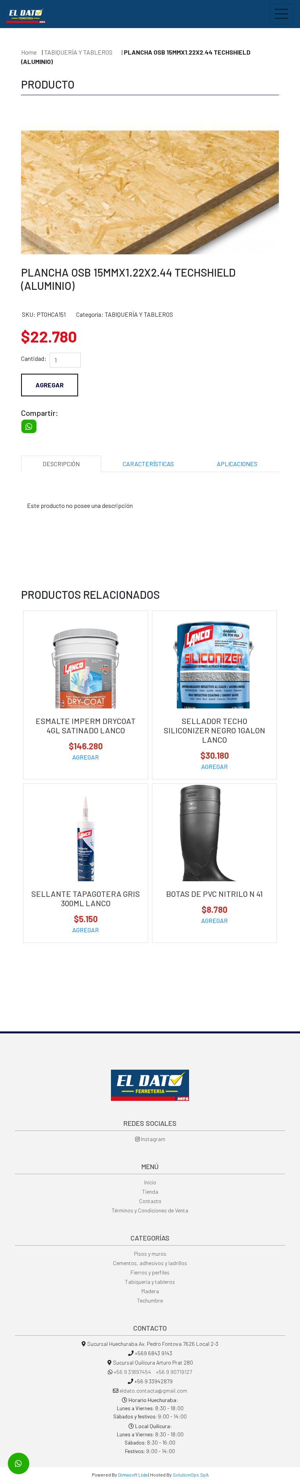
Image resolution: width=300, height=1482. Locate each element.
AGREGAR (85, 757)
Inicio (150, 1182)
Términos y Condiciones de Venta (150, 1210)
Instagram (152, 1139)
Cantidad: (33, 358)
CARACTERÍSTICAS (148, 463)
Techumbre (150, 1300)
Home (29, 52)
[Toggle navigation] (281, 14)
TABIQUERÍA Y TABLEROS (79, 52)
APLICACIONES (237, 463)
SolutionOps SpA (191, 1474)
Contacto (150, 1201)
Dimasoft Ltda (133, 1474)
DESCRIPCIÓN (61, 463)
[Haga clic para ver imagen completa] (150, 227)
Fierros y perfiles (150, 1272)
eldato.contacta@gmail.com (153, 1390)
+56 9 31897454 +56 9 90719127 (153, 1371)
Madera (150, 1291)
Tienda (150, 1191)
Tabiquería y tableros (150, 1281)
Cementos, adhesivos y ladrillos (150, 1263)
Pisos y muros (150, 1253)
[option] (150, 176)
